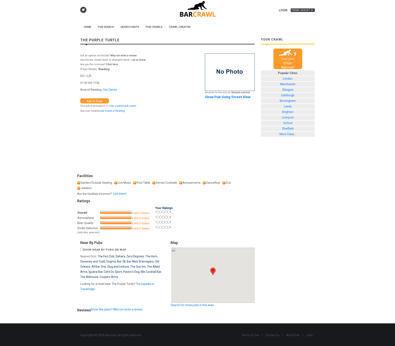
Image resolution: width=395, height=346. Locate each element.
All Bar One (99, 266)
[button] (213, 271)
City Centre (110, 89)
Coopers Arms (109, 277)
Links (309, 335)
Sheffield (288, 128)
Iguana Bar (95, 271)
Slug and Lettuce (118, 266)
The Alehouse (89, 277)
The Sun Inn (138, 266)
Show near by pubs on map (105, 249)
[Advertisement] (167, 142)
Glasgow (287, 89)
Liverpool (288, 117)
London (288, 78)
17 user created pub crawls (121, 105)
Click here (112, 64)
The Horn (151, 256)
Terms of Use (250, 335)
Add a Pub (293, 335)
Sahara (120, 256)
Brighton (287, 112)
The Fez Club (106, 256)
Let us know (138, 59)
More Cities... (288, 134)
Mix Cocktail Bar (151, 271)
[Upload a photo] (240, 92)
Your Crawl (288, 58)
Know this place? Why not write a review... (117, 309)
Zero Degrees (135, 256)
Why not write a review (123, 55)
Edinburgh (287, 95)
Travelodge (87, 289)
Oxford (287, 123)
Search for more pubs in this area (192, 305)
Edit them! (119, 193)
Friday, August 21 (303, 10)
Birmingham (288, 100)
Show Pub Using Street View (227, 97)
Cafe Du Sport (113, 271)
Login (283, 10)
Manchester (288, 84)
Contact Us (272, 335)
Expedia (146, 284)
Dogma (111, 261)
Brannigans (146, 261)
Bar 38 (121, 261)
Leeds (288, 106)
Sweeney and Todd (92, 261)
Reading (104, 69)
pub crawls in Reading (112, 110)
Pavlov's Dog (131, 271)
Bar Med (132, 261)
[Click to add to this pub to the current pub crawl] (94, 100)
